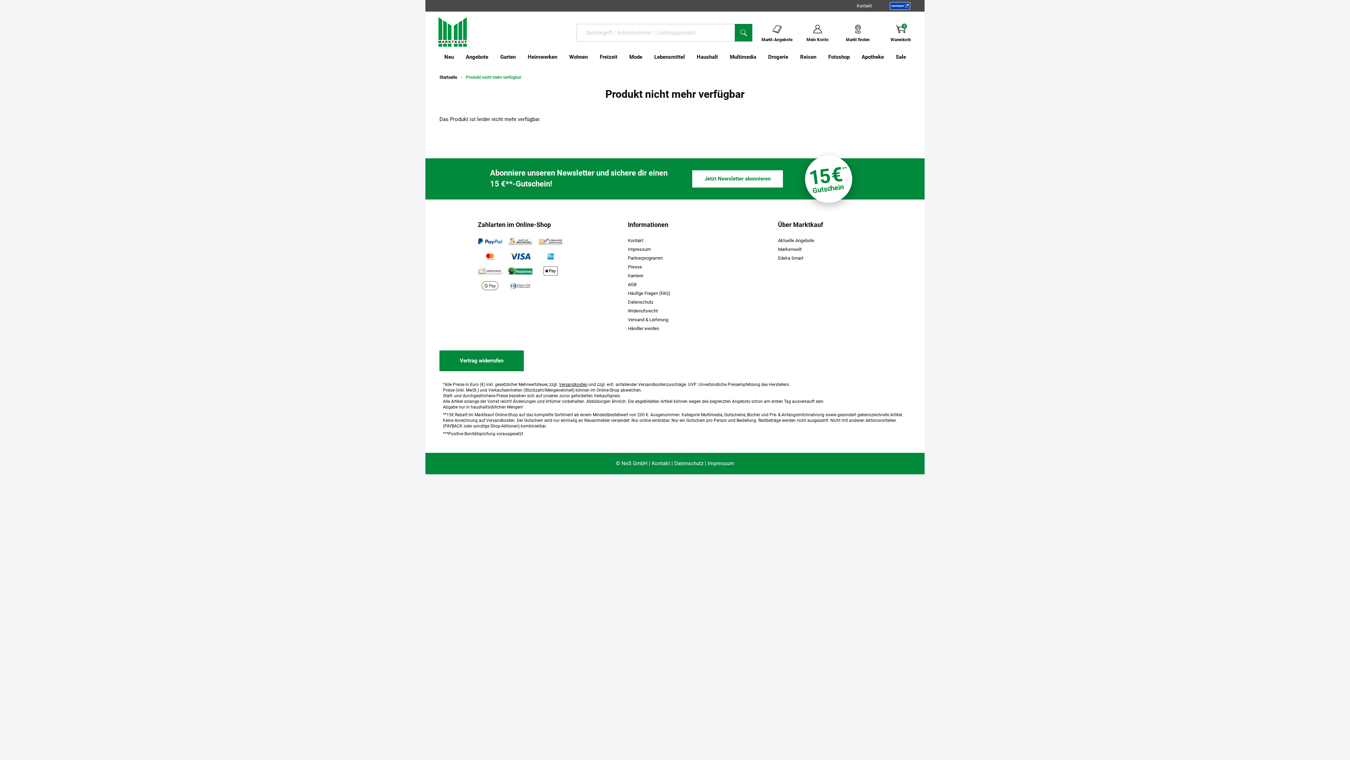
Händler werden (643, 328)
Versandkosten (573, 384)
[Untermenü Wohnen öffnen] (592, 57)
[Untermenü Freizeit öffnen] (621, 57)
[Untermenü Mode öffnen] (646, 57)
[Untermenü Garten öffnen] (520, 57)
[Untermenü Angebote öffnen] (492, 57)
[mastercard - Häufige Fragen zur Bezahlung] (490, 256)
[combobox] (656, 33)
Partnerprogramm (645, 258)
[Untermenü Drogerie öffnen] (792, 57)
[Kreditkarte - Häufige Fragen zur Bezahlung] (490, 271)
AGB (632, 284)
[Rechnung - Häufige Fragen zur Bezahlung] (520, 241)
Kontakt (864, 6)
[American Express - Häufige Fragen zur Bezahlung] (550, 256)
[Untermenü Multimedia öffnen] (760, 57)
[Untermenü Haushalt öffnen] (722, 57)
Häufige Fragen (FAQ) (649, 293)
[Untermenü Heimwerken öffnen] (561, 57)
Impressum (639, 249)
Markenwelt (790, 249)
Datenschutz (640, 302)
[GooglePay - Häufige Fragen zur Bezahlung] (490, 285)
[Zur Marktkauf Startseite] (453, 32)
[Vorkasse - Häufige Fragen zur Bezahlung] (550, 241)
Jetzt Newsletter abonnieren (738, 179)
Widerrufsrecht (643, 311)
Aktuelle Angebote (796, 240)
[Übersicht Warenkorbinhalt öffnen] (916, 32)
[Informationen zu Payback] (900, 6)
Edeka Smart (790, 258)
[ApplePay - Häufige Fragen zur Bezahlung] (550, 271)
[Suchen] (743, 33)
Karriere (635, 275)
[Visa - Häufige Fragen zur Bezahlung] (520, 256)
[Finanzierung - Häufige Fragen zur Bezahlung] (520, 271)
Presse (635, 267)
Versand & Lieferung (648, 319)
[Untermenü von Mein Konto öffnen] (833, 32)
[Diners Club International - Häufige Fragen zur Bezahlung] (520, 285)
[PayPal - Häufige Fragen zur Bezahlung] (490, 241)
